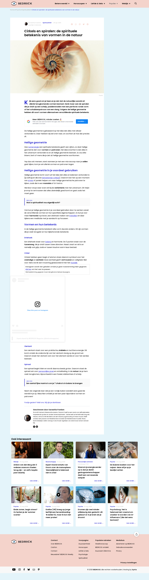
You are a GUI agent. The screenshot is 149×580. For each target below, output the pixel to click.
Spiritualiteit (26, 10)
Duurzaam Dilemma (103, 551)
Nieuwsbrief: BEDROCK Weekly (62, 554)
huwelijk (74, 262)
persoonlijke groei (46, 371)
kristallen (73, 215)
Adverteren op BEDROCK (125, 544)
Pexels (101, 95)
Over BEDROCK (56, 544)
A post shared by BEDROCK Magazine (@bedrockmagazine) (38, 338)
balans (48, 241)
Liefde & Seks (97, 3)
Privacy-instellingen (129, 563)
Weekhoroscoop (101, 544)
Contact (54, 551)
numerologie (33, 147)
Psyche (112, 3)
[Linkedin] (37, 426)
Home (12, 10)
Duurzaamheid (84, 544)
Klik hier (28, 269)
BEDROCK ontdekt (102, 547)
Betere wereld (61, 3)
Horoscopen (79, 3)
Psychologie (83, 554)
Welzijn (125, 3)
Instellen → (82, 121)
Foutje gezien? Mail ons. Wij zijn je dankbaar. (42, 402)
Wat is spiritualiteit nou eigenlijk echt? (43, 203)
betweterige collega (50, 177)
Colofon (54, 547)
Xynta (134, 570)
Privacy (119, 551)
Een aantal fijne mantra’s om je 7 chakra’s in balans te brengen (54, 383)
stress (30, 180)
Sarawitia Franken (34, 23)
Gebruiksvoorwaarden (124, 547)
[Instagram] (34, 426)
